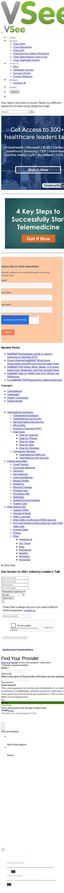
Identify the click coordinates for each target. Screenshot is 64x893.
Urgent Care (20, 503)
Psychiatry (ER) (21, 493)
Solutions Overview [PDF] (27, 428)
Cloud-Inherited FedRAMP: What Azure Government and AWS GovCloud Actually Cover (33, 362)
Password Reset (22, 513)
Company (13, 80)
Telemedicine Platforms (32, 454)
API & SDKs (19, 425)
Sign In (15, 92)
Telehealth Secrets (23, 69)
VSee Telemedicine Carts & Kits (30, 56)
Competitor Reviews (24, 451)
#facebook (25, 550)
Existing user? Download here (18, 649)
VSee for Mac (26, 444)
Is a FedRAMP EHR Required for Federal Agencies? (34, 380)
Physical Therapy (22, 487)
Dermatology (20, 474)
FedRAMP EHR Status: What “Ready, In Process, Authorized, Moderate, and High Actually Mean (33, 368)
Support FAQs (21, 510)
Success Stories (22, 73)
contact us (29, 610)
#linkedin (24, 556)
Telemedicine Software (26, 415)
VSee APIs (18, 50)
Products (13, 41)
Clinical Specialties (17, 461)
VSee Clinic (19, 43)
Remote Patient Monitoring (28, 422)
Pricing (12, 37)
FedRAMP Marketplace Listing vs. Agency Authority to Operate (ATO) (30, 355)
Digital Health (14, 401)
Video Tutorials (21, 516)
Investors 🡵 (19, 83)
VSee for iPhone (28, 438)
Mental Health (21, 480)
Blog (15, 66)
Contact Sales (20, 529)
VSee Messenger (22, 47)
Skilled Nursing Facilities (26, 500)
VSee (16, 536)
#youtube (24, 559)
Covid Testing (20, 464)
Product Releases (22, 76)
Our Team (24, 543)
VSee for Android (28, 435)
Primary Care (20, 490)
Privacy (17, 532)
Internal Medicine (23, 477)
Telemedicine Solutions (20, 412)
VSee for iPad (26, 441)
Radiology (18, 497)
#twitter (23, 553)
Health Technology (17, 397)
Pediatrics (18, 484)
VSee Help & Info (16, 506)
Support (13, 87)
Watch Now (7, 598)
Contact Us (16, 96)
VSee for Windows (29, 448)
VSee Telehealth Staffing (26, 60)
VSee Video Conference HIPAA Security (34, 519)
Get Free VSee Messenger (15, 637)
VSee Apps (19, 431)
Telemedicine (14, 391)
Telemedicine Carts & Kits (27, 418)
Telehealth (13, 394)
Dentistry (18, 471)
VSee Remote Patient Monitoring (31, 53)
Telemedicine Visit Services (34, 457)
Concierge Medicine (24, 467)
